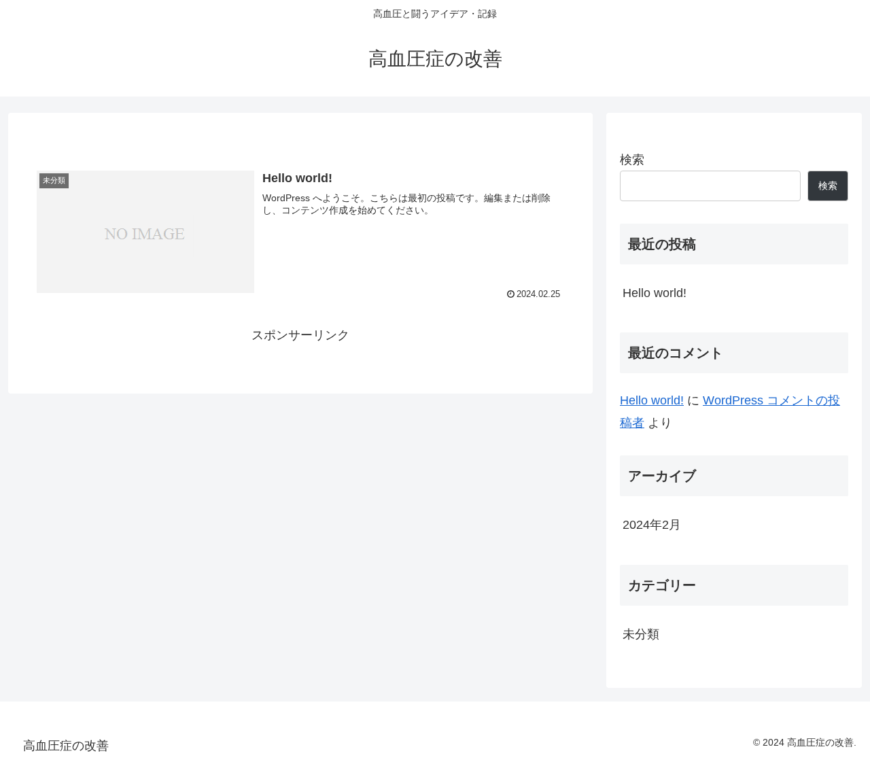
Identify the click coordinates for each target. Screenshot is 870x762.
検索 (632, 160)
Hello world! (654, 293)
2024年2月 (652, 525)
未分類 (641, 634)
